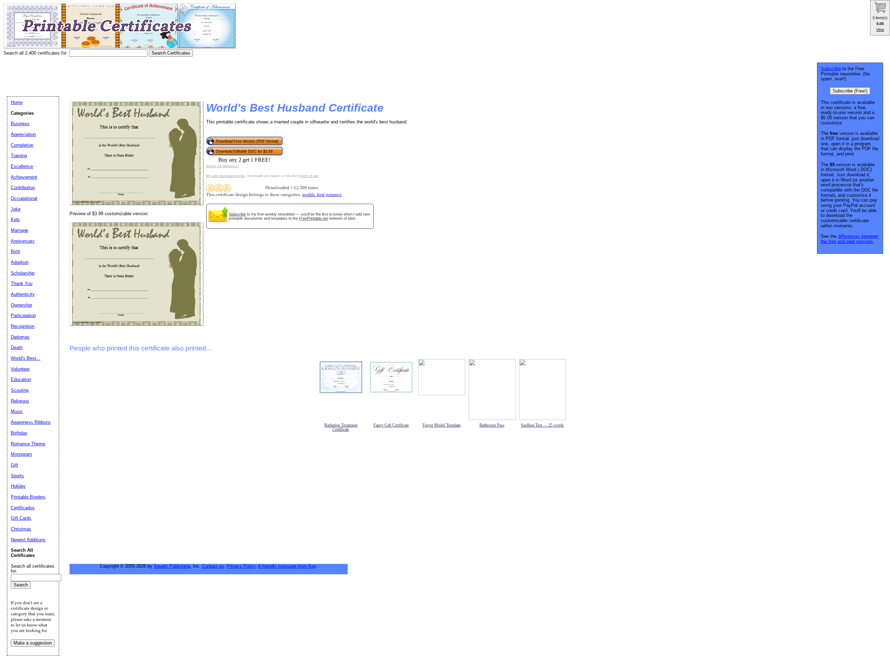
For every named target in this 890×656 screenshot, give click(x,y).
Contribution (23, 187)
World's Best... (25, 358)
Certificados (23, 507)
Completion (22, 145)
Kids (15, 219)
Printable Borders (28, 497)
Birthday (19, 433)
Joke (16, 209)
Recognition (22, 326)
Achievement (24, 177)
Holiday (18, 486)
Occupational (24, 198)
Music (17, 411)
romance (334, 194)
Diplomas (20, 337)
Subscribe (237, 214)
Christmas (21, 529)
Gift (14, 465)
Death (17, 347)
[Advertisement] (130, 74)
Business (20, 123)
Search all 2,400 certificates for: (36, 53)
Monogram (21, 454)
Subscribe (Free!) (850, 91)
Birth (15, 251)
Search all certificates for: (33, 569)
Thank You (21, 283)
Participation (23, 315)
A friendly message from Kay (287, 566)
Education (21, 379)
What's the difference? (222, 166)
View (880, 29)
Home (17, 102)
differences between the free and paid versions (849, 239)
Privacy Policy (241, 566)
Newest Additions (28, 539)
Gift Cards (21, 518)
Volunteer (20, 369)
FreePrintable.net (313, 218)
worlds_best (313, 194)
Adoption (20, 262)
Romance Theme (28, 443)
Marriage (19, 230)
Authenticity (23, 294)
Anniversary (23, 241)
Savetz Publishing (172, 566)
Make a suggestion (33, 643)
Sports (17, 475)
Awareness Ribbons (31, 422)
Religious (20, 401)
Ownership (21, 305)
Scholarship (22, 273)
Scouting (20, 390)
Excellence (22, 166)
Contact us (213, 566)
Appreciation (23, 134)
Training (19, 155)
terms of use (309, 176)
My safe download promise (225, 176)
